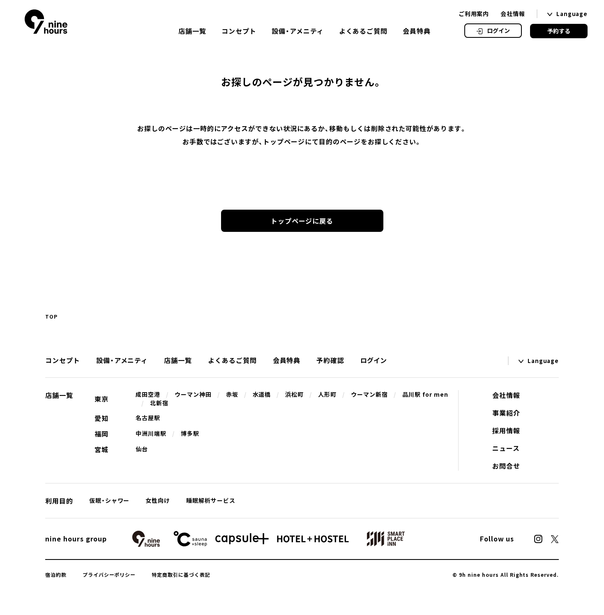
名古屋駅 (148, 418)
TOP (51, 316)
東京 (101, 399)
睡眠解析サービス (210, 500)
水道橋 (262, 394)
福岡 (101, 434)
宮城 (101, 449)
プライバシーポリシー (109, 574)
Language (572, 14)
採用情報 (506, 430)
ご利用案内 (474, 13)
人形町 (327, 394)
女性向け (157, 500)
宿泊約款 (56, 574)
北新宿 (159, 403)
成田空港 (148, 394)
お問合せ (506, 466)
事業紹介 (506, 413)
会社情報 (512, 13)
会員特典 (417, 31)
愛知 (101, 418)
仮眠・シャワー (109, 500)
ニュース (506, 448)
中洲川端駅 (151, 433)
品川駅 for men (425, 394)
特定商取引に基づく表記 (181, 574)
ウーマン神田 (193, 394)
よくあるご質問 (363, 31)
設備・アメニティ (298, 31)
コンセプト (238, 31)
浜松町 (294, 394)
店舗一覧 (192, 31)
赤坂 (232, 394)
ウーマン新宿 (369, 394)
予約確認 (330, 360)
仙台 (142, 449)
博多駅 (190, 433)
